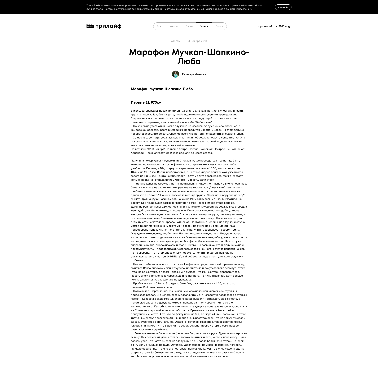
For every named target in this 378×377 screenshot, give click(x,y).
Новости (173, 26)
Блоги (189, 26)
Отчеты (204, 26)
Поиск (219, 26)
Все (159, 26)
